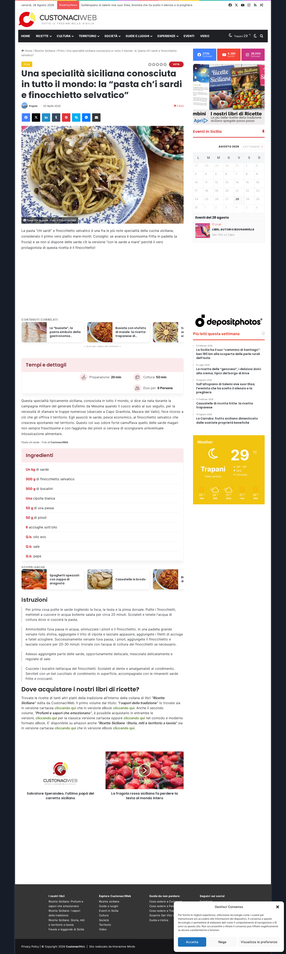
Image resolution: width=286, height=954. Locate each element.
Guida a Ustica (158, 920)
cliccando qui (134, 718)
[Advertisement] (186, 19)
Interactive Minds (123, 946)
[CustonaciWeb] (57, 19)
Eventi (189, 36)
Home (25, 36)
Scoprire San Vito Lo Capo (166, 915)
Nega (222, 942)
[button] (278, 907)
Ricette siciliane (109, 901)
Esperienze (166, 36)
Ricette (42, 36)
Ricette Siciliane (45, 50)
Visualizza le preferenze (259, 942)
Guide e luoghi (137, 36)
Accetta (192, 942)
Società (110, 36)
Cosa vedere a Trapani (163, 910)
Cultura (64, 36)
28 (237, 199)
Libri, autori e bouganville (233, 229)
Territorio (87, 36)
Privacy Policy (30, 946)
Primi (61, 50)
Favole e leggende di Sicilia (66, 929)
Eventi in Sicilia (108, 910)
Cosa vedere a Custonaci (165, 901)
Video (204, 36)
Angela (33, 105)
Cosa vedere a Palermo (164, 906)
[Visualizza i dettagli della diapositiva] (229, 94)
